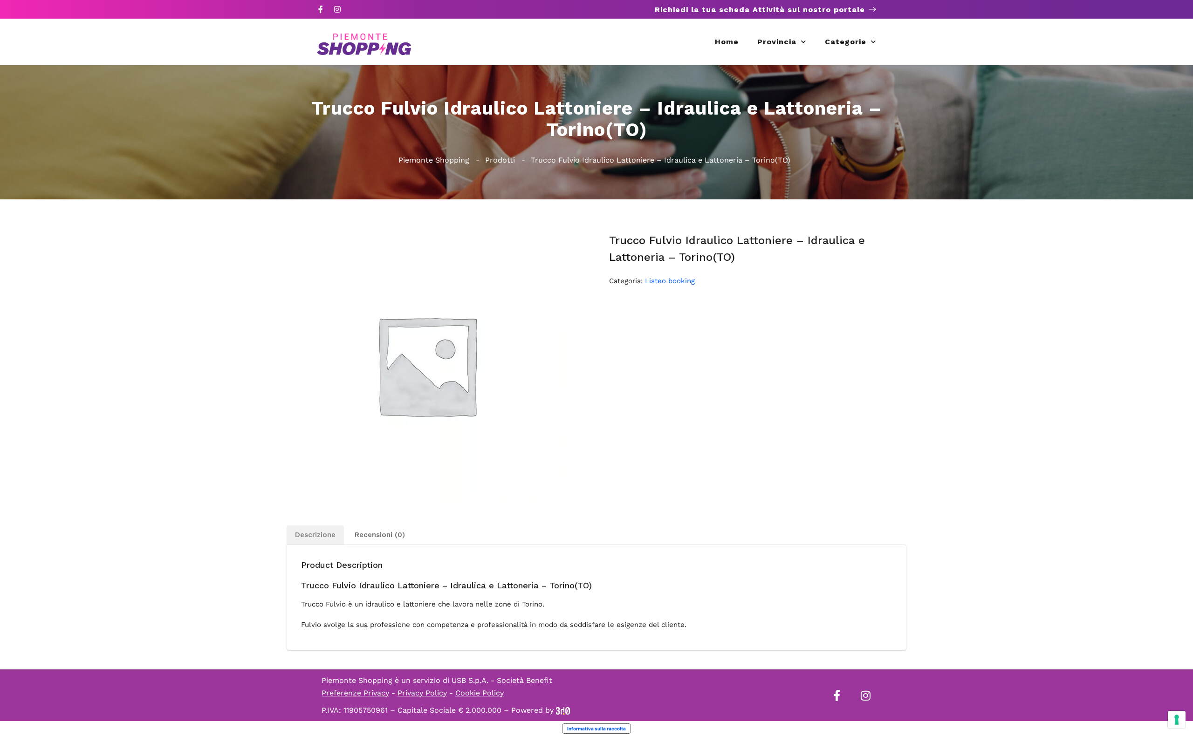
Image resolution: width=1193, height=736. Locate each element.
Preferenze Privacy (355, 692)
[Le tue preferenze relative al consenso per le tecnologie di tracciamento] (1177, 720)
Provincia (776, 41)
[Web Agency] (563, 710)
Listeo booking (670, 281)
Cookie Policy (479, 692)
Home (727, 41)
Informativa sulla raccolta (596, 728)
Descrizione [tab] (315, 535)
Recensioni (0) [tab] (380, 535)
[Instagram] (337, 9)
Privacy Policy (422, 692)
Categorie (845, 41)
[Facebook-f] (320, 9)
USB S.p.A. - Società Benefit (502, 680)
